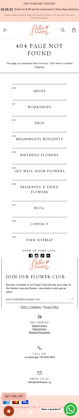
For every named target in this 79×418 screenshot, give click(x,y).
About (39, 91)
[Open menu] (8, 30)
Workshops (39, 107)
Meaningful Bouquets (39, 139)
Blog (39, 208)
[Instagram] (22, 412)
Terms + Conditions (30, 307)
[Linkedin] (30, 412)
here (57, 63)
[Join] (70, 299)
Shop (39, 123)
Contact (39, 224)
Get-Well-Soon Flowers (39, 171)
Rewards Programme (39, 332)
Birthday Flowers (39, 155)
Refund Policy (39, 329)
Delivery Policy (39, 326)
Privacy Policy (51, 307)
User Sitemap (39, 240)
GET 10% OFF (14, 396)
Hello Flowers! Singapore (17, 407)
